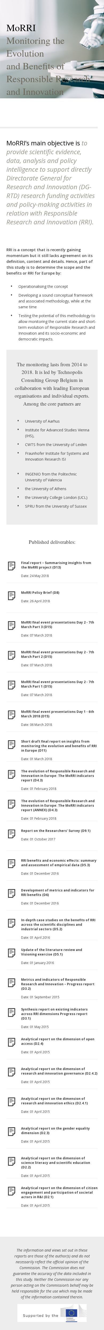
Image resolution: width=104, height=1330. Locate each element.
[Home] (52, 1313)
